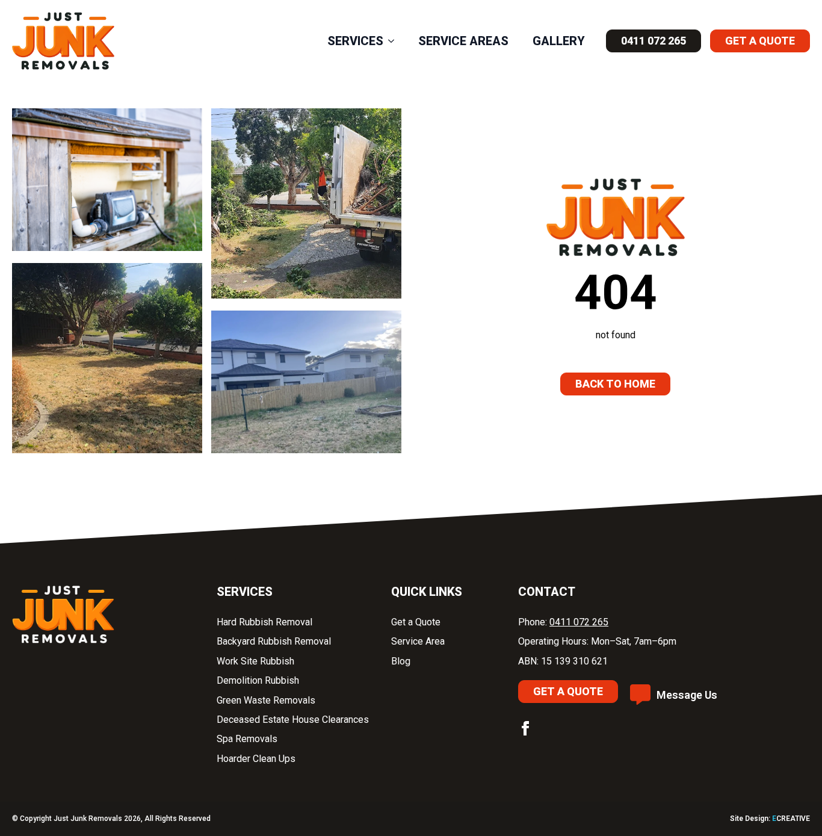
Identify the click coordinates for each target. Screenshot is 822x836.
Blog (400, 661)
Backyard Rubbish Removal (275, 641)
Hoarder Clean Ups (256, 758)
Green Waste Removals (266, 700)
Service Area (418, 641)
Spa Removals (248, 739)
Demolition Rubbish (259, 680)
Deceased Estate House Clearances (293, 719)
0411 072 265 (578, 622)
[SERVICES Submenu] (394, 41)
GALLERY (559, 41)
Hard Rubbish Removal (266, 622)
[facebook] (525, 728)
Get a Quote (417, 622)
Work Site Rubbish (257, 661)
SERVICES (355, 41)
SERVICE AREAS (463, 41)
